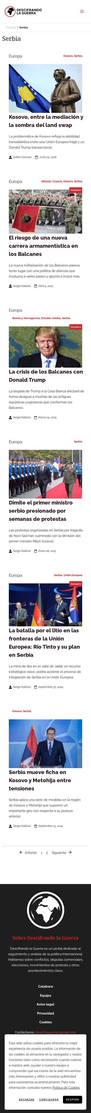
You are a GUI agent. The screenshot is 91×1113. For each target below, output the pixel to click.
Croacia (57, 181)
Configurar (49, 1099)
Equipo (45, 996)
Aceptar (72, 1099)
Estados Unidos (51, 318)
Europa (15, 56)
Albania (46, 181)
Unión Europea (73, 575)
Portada (11, 27)
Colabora (45, 986)
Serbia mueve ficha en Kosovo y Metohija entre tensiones (40, 780)
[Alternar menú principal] (82, 11)
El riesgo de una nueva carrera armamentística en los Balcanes (43, 246)
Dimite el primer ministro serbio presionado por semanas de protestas (41, 510)
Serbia (78, 56)
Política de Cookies (66, 1087)
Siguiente (59, 852)
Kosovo (68, 56)
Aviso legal (45, 1004)
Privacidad (45, 1013)
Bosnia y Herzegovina (26, 318)
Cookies (45, 1022)
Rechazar (26, 1099)
